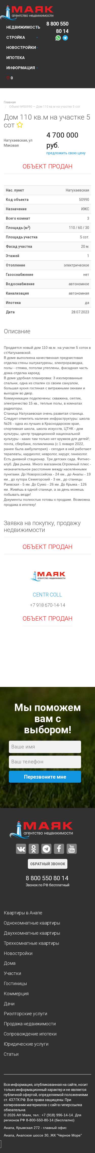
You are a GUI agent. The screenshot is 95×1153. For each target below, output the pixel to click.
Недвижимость (23, 27)
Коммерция (16, 993)
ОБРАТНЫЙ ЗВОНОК (47, 864)
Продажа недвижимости (30, 1023)
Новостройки (21, 47)
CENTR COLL (47, 595)
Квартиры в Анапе (23, 912)
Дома (9, 963)
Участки (12, 973)
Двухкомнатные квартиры (32, 933)
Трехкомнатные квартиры (31, 943)
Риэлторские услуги (25, 1013)
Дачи (9, 1003)
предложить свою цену (66, 153)
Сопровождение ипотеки (30, 1033)
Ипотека (15, 57)
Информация (20, 68)
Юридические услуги (26, 1044)
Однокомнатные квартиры (32, 923)
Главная (10, 102)
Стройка (15, 37)
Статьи (11, 1054)
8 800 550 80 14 (47, 878)
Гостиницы (15, 983)
